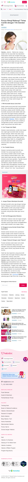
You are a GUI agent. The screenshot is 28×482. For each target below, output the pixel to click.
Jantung (17, 295)
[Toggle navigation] (2, 2)
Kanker (3, 301)
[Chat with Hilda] (25, 359)
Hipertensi (17, 298)
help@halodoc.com (7, 381)
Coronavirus (5, 295)
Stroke (22, 295)
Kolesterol (10, 298)
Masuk (24, 2)
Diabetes (11, 295)
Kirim (23, 285)
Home (4, 9)
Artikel (10, 9)
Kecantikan (3, 27)
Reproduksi (9, 301)
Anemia (23, 298)
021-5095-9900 (6, 384)
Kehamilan (4, 298)
